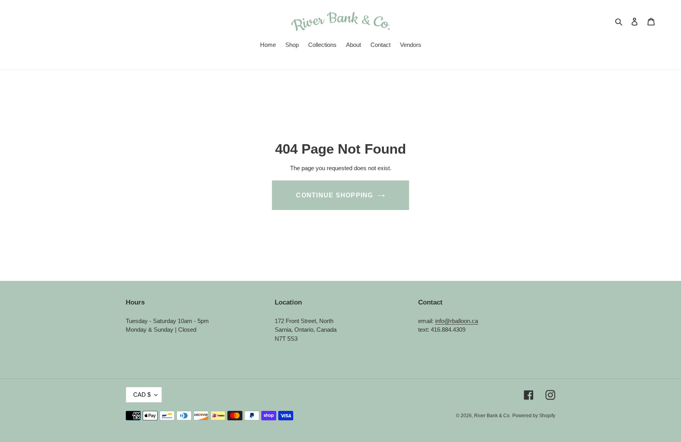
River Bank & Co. (492, 415)
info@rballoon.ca (456, 321)
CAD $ (142, 394)
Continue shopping (334, 195)
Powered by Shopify (533, 415)
